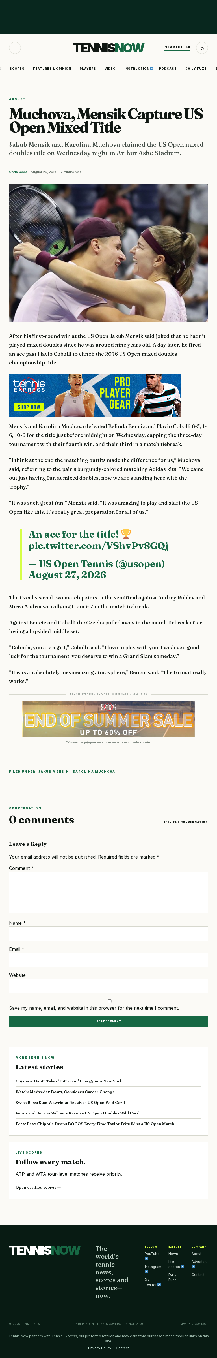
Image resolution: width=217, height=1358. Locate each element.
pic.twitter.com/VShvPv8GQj (98, 546)
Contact (198, 1274)
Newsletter (177, 46)
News (173, 1254)
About (196, 1254)
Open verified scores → (38, 1187)
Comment (21, 868)
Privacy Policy (99, 1348)
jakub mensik (53, 771)
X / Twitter (151, 1282)
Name (17, 923)
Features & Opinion (52, 68)
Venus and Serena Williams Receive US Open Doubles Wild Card (78, 1113)
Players (88, 68)
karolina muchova (94, 771)
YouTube (152, 1254)
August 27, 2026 (67, 575)
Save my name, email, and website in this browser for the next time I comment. (94, 1008)
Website (17, 975)
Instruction (137, 68)
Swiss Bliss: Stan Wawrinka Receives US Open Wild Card (70, 1102)
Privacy (184, 1323)
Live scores (174, 1264)
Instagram (153, 1267)
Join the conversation (185, 822)
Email (16, 949)
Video (110, 68)
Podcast (168, 68)
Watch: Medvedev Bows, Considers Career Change (65, 1091)
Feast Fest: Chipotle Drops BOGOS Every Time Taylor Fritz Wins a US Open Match (95, 1123)
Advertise (200, 1261)
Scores (17, 68)
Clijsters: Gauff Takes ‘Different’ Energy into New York (69, 1081)
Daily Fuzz (196, 68)
